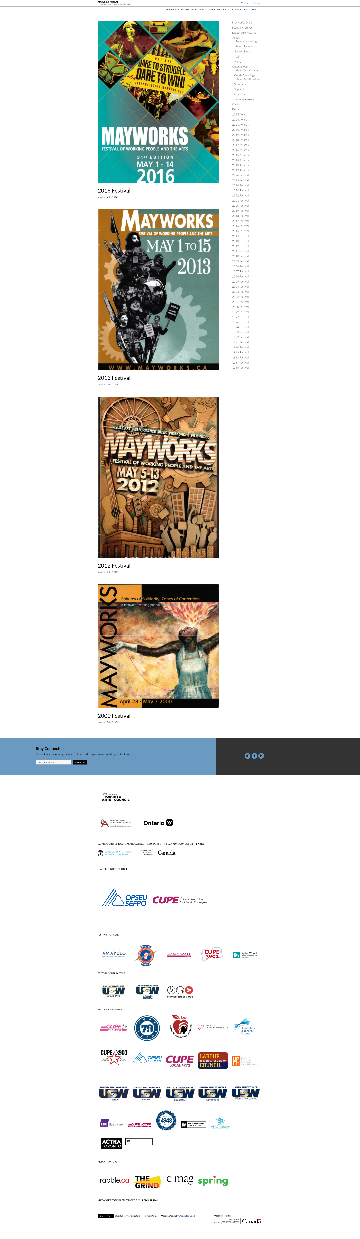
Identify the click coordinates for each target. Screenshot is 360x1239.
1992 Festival (240, 337)
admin (102, 197)
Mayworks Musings (246, 41)
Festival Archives (195, 9)
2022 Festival (240, 195)
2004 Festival (240, 286)
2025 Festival (240, 180)
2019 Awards (240, 134)
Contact (245, 3)
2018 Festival (240, 215)
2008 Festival (240, 266)
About (235, 9)
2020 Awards (240, 129)
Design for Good (187, 1215)
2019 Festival (240, 210)
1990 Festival (240, 347)
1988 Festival (240, 357)
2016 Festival (114, 190)
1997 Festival (240, 317)
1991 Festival (240, 342)
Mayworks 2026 (174, 9)
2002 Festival (240, 296)
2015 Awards (240, 155)
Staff (237, 56)
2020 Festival (240, 205)
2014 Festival (240, 236)
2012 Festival (114, 565)
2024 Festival (240, 185)
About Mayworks (244, 46)
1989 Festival (240, 352)
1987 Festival (240, 362)
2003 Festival (240, 291)
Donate (257, 3)
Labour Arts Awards (218, 9)
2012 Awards (240, 170)
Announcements (244, 99)
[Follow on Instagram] (247, 756)
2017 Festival (240, 220)
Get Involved (251, 9)
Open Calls (241, 94)
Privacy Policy (150, 1215)
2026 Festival (240, 175)
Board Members (244, 51)
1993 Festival (240, 332)
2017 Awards (240, 145)
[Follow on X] (261, 756)
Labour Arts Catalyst (246, 70)
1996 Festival (240, 322)
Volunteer (240, 84)
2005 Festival (240, 281)
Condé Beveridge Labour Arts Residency (248, 77)
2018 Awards (240, 139)
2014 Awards (240, 160)
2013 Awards (240, 165)
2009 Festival (240, 261)
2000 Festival (114, 715)
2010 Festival (240, 256)
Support (239, 89)
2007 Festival (240, 271)
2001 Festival (240, 301)
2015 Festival (240, 231)
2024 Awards (240, 119)
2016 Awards (240, 150)
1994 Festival (240, 327)
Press (237, 61)
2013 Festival (114, 378)
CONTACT (106, 1215)
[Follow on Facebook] (254, 756)
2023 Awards (240, 124)
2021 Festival (240, 200)
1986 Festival (240, 367)
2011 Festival (240, 251)
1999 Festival (240, 312)
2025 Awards (240, 114)
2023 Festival (240, 190)
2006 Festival (240, 276)
